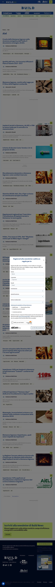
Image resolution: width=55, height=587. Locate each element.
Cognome (13, 277)
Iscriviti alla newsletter (37, 327)
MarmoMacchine (25, 307)
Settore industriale (16, 299)
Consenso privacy (17, 312)
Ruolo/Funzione (15, 294)
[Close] (44, 260)
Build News (15, 307)
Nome (12, 271)
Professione (14, 288)
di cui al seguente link (24, 316)
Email (12, 283)
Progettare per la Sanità (18, 309)
